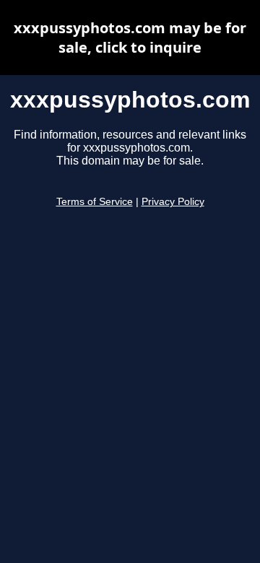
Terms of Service (94, 201)
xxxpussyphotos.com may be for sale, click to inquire (130, 37)
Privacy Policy (173, 201)
